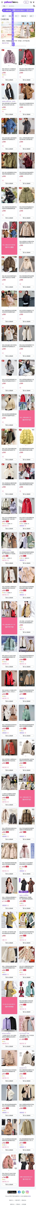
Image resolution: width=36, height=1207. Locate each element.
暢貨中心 (12, 17)
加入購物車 (10, 80)
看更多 (12, 44)
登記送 (12, 14)
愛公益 (12, 41)
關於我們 (17, 1200)
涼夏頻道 (12, 27)
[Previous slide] (2, 57)
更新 (29, 1196)
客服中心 (11, 1200)
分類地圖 (24, 1204)
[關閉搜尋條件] (7, 6)
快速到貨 (12, 21)
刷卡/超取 (13, 34)
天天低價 (12, 24)
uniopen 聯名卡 (20, 10)
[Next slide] (16, 57)
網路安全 (12, 1204)
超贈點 (31, 10)
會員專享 (12, 37)
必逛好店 (12, 31)
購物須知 (24, 1200)
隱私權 (18, 1204)
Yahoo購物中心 (11, 2)
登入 (26, 2)
